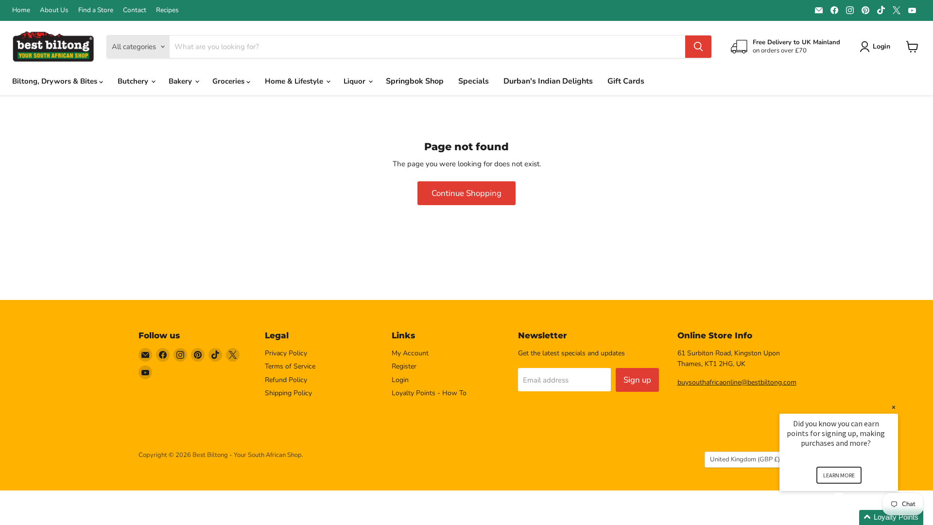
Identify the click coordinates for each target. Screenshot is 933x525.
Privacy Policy (286, 353)
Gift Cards (625, 81)
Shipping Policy (288, 393)
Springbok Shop (415, 81)
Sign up (637, 379)
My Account (410, 353)
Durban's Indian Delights (548, 81)
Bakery (181, 81)
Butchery (134, 81)
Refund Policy (286, 380)
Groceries (229, 81)
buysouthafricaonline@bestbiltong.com (736, 382)
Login (400, 380)
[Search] (698, 46)
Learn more (839, 475)
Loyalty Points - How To (429, 393)
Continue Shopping (466, 193)
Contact (134, 10)
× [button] (894, 407)
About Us (54, 10)
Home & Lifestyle (295, 81)
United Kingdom (745, 459)
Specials (473, 81)
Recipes (167, 10)
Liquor (355, 81)
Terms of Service (290, 366)
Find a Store (95, 10)
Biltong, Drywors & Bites (55, 81)
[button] (850, 517)
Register (404, 366)
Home (21, 10)
